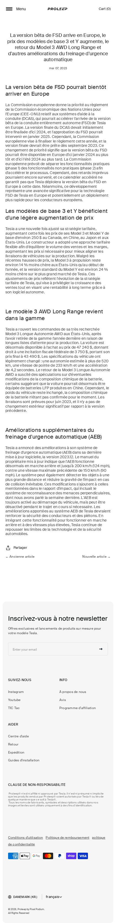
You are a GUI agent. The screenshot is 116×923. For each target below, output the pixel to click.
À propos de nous (72, 692)
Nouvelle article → (96, 556)
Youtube (14, 700)
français (52, 897)
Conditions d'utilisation (25, 837)
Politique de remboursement (67, 837)
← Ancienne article (20, 556)
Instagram (16, 692)
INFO (63, 680)
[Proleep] (57, 9)
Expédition (16, 752)
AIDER (13, 724)
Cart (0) (105, 10)
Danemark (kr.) (25, 897)
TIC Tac (14, 708)
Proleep (22, 909)
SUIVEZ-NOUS (19, 680)
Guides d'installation (24, 760)
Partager (20, 547)
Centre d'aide (18, 736)
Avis (62, 700)
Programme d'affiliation (77, 708)
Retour (13, 744)
